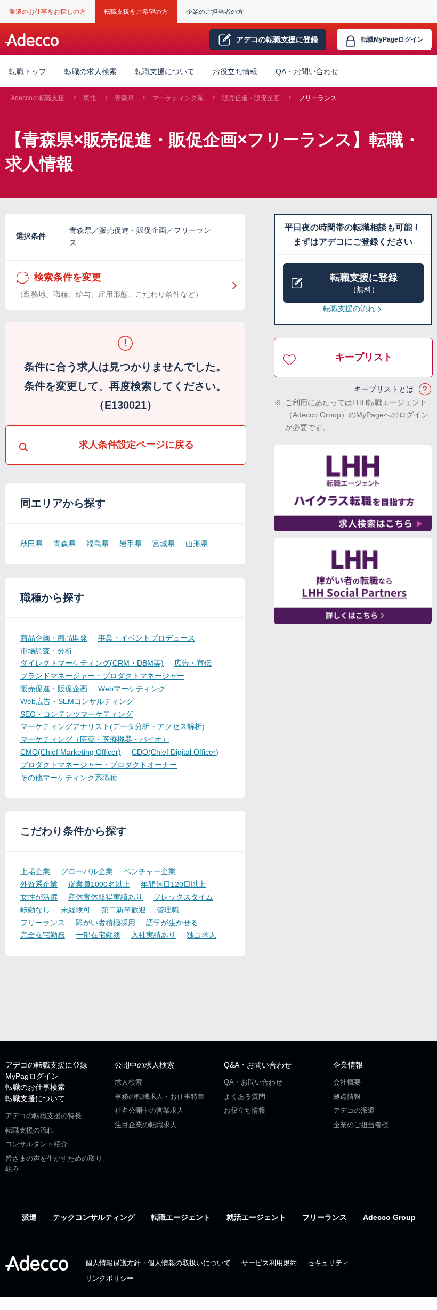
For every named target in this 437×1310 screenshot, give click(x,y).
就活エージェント (256, 1217)
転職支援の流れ (349, 308)
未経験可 (76, 909)
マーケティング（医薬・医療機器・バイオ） (94, 739)
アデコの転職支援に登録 (46, 1065)
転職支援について (35, 1098)
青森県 (124, 98)
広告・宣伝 (193, 663)
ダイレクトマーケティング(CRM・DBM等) (92, 663)
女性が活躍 (39, 897)
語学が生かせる (172, 922)
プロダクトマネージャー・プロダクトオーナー (98, 765)
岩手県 (130, 543)
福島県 (97, 543)
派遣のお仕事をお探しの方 (47, 11)
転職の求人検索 (90, 71)
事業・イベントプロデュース (146, 638)
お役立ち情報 (235, 71)
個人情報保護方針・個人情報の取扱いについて (158, 1263)
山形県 (196, 543)
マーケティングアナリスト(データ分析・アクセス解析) (112, 726)
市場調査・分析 (46, 650)
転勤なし (35, 909)
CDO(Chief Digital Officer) (175, 752)
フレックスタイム (183, 897)
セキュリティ (328, 1263)
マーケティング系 (178, 98)
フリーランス (317, 98)
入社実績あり (153, 935)
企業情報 (348, 1065)
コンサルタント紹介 (36, 1144)
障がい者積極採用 (105, 922)
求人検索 (128, 1082)
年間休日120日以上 (173, 884)
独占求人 (201, 935)
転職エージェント (181, 1217)
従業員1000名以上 (99, 884)
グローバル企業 (87, 871)
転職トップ (27, 71)
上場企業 (35, 871)
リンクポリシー (109, 1278)
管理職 (168, 909)
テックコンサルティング (94, 1217)
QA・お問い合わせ (307, 71)
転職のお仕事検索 (35, 1087)
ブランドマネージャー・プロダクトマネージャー (102, 676)
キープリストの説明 (425, 390)
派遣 (29, 1217)
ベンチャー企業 (150, 871)
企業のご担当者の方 (215, 11)
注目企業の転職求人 (146, 1125)
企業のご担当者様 (361, 1125)
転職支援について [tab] (165, 71)
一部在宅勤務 (98, 935)
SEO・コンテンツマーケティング (76, 714)
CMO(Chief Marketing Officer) (70, 752)
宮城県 (163, 543)
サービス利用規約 (269, 1263)
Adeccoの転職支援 (37, 98)
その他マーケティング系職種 (68, 777)
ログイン (392, 39)
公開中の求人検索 (144, 1065)
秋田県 (31, 543)
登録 (277, 39)
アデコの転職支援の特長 (43, 1116)
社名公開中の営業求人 (149, 1110)
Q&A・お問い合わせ (258, 1065)
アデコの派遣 (354, 1110)
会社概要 (347, 1082)
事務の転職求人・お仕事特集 (160, 1097)
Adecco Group (389, 1217)
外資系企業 (39, 884)
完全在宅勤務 (42, 935)
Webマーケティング (132, 688)
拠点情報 (347, 1097)
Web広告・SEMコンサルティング (77, 701)
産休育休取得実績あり (105, 897)
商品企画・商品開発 (53, 638)
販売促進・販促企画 (251, 98)
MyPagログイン (32, 1076)
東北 (89, 98)
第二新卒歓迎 (123, 909)
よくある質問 (244, 1097)
